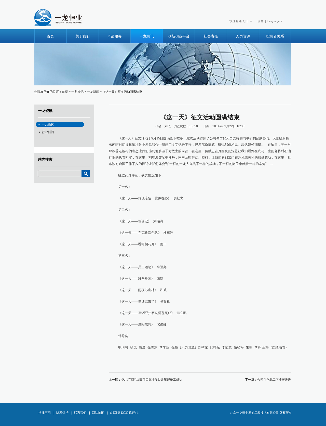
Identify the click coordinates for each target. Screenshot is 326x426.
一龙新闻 (93, 92)
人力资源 (243, 36)
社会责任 (211, 36)
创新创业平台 (178, 36)
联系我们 (80, 413)
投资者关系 (275, 36)
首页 (50, 36)
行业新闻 (48, 132)
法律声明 (44, 413)
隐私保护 (62, 413)
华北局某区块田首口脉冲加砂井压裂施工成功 (151, 379)
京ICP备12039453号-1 (124, 413)
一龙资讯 (147, 36)
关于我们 (82, 36)
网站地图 (98, 413)
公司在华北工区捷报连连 (274, 379)
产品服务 (114, 36)
